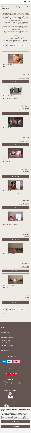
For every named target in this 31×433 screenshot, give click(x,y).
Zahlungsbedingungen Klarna (7, 337)
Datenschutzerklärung (24, 418)
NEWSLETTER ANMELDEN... (10, 390)
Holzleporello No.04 (7, 158)
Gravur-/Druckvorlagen (6, 335)
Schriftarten (3, 330)
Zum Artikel (15, 81)
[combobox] (12, 45)
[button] (3, 45)
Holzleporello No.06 (7, 222)
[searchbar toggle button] (21, 2)
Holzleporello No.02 (7, 95)
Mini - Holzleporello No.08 (9, 285)
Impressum (3, 347)
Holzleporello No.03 (7, 127)
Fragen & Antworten (5, 332)
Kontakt (2, 327)
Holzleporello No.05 (7, 190)
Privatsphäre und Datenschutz (7, 345)
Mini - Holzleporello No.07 (9, 253)
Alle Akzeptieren (15, 421)
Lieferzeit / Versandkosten (6, 342)
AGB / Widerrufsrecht (5, 340)
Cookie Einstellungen (5, 350)
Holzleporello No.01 (7, 64)
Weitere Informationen (15, 430)
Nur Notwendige (15, 426)
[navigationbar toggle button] (29, 2)
